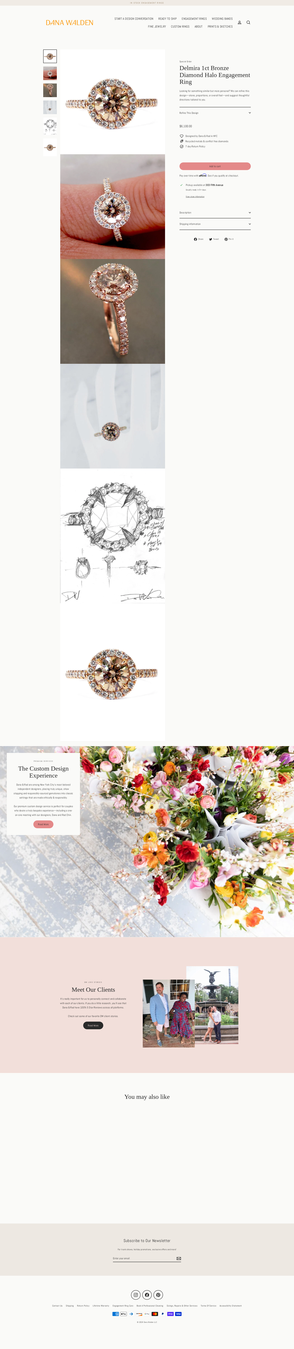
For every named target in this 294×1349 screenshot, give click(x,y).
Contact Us (57, 1305)
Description (185, 212)
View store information (195, 196)
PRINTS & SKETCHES (220, 26)
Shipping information (190, 224)
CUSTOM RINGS (180, 26)
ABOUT (199, 26)
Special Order (185, 61)
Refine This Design (189, 112)
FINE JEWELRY (157, 26)
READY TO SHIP (167, 19)
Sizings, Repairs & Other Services (182, 1305)
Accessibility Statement (231, 1305)
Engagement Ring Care (123, 1305)
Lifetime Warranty (101, 1305)
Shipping (70, 1305)
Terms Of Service (208, 1305)
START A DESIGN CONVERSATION (134, 19)
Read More (43, 824)
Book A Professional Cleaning (150, 1305)
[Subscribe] (178, 1258)
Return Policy (83, 1305)
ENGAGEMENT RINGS (194, 19)
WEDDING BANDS (222, 19)
